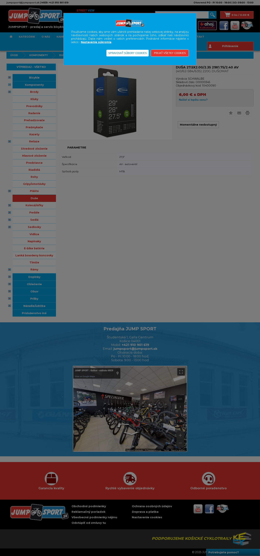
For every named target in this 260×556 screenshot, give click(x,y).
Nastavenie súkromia (96, 42)
